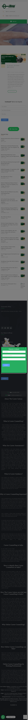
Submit (6, 365)
